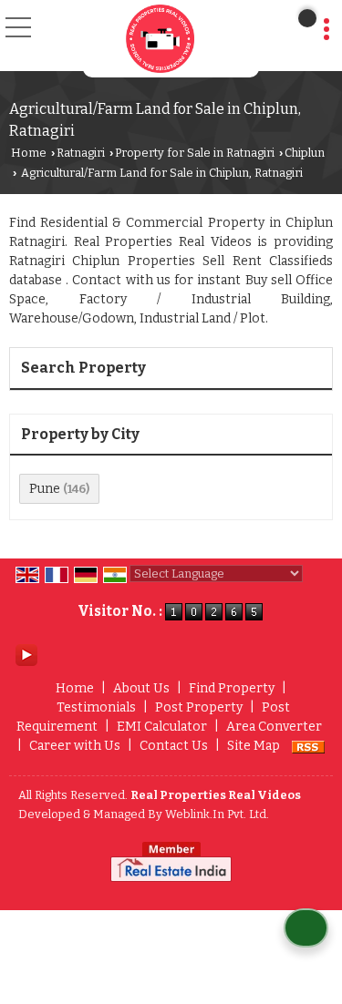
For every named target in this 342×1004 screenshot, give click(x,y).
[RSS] (308, 745)
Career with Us (74, 745)
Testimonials (96, 707)
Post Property (199, 707)
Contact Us (174, 745)
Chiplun (305, 152)
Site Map (253, 745)
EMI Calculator (162, 726)
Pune (44, 489)
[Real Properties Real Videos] (160, 39)
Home (29, 152)
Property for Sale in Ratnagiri (195, 152)
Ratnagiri (81, 152)
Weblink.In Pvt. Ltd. (217, 814)
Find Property (232, 688)
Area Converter (274, 726)
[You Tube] (26, 654)
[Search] (307, 18)
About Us (141, 688)
